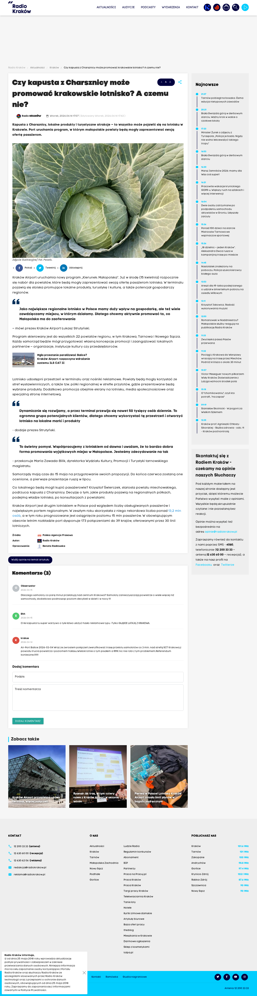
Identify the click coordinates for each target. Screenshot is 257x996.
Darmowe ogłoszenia (137, 941)
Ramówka (112, 977)
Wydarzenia (171, 7)
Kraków (54, 67)
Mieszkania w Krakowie (138, 936)
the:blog (129, 930)
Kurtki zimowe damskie (138, 913)
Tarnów (94, 857)
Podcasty (148, 7)
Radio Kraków (17, 67)
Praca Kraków (132, 880)
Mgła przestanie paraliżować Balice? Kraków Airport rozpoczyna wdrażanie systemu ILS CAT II (63, 359)
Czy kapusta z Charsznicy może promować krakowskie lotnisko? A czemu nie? (112, 67)
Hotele (127, 908)
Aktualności (106, 7)
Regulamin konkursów (137, 852)
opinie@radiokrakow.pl (221, 532)
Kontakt (192, 7)
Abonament (131, 857)
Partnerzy (129, 868)
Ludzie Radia (132, 846)
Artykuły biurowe (134, 919)
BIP (126, 863)
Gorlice (94, 880)
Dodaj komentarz (28, 720)
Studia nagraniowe (135, 977)
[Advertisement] (128, 41)
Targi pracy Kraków (136, 891)
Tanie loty (130, 902)
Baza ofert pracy (134, 924)
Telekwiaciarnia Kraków (138, 896)
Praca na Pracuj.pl (135, 874)
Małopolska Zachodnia (104, 863)
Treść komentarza (28, 689)
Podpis (19, 676)
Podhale (95, 874)
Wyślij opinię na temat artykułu (30, 560)
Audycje (128, 7)
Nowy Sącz (96, 868)
